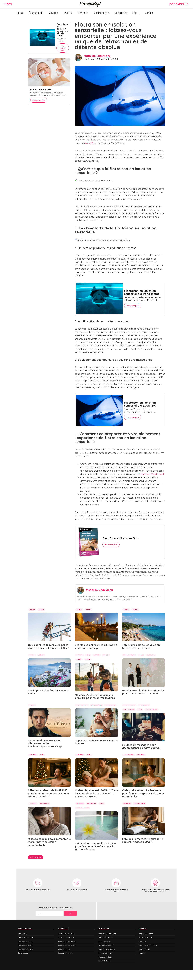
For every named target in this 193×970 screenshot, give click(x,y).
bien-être (90, 143)
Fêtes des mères (151, 709)
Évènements (36, 12)
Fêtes (20, 12)
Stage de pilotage (105, 957)
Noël (42, 755)
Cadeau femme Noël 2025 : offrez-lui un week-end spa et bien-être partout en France (96, 793)
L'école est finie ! (83, 808)
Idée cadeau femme (25, 941)
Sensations (121, 12)
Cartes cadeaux (129, 655)
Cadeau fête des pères (66, 945)
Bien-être (82, 12)
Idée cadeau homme (25, 937)
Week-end (142, 941)
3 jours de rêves (104, 941)
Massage (142, 953)
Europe (88, 609)
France (41, 609)
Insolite (68, 12)
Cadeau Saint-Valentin (66, 933)
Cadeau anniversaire (66, 937)
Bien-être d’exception (106, 945)
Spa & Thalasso (104, 961)
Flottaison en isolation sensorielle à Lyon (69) (140, 404)
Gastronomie (101, 12)
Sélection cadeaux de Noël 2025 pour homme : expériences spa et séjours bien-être (48, 793)
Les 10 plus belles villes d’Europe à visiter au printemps (96, 646)
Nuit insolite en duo (106, 937)
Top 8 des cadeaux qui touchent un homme (96, 742)
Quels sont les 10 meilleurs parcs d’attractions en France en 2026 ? (48, 646)
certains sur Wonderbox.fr (151, 474)
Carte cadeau (23, 953)
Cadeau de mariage (65, 953)
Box (9, 4)
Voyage (53, 12)
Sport (136, 12)
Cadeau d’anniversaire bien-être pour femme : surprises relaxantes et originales (143, 793)
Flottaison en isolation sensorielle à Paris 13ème (142, 292)
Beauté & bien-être (41, 89)
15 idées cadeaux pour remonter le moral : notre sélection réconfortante (49, 842)
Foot (88, 655)
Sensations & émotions (107, 949)
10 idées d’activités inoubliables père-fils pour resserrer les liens (95, 696)
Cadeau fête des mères (66, 941)
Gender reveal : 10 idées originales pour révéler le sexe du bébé (143, 692)
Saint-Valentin (82, 705)
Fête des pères (96, 705)
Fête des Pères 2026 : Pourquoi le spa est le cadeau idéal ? (142, 840)
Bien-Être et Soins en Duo (120, 538)
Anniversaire (144, 705)
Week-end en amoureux (107, 933)
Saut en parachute (105, 953)
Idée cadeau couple (25, 945)
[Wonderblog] (90, 4)
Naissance (150, 655)
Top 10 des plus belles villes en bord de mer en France (141, 646)
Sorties (149, 12)
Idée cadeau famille (25, 949)
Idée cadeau (178, 4)
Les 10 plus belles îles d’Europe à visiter (48, 692)
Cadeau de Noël (64, 949)
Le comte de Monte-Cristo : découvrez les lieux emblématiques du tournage (45, 743)
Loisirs (32, 609)
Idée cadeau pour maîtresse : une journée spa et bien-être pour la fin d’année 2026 (95, 846)
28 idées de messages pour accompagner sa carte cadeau (141, 746)
